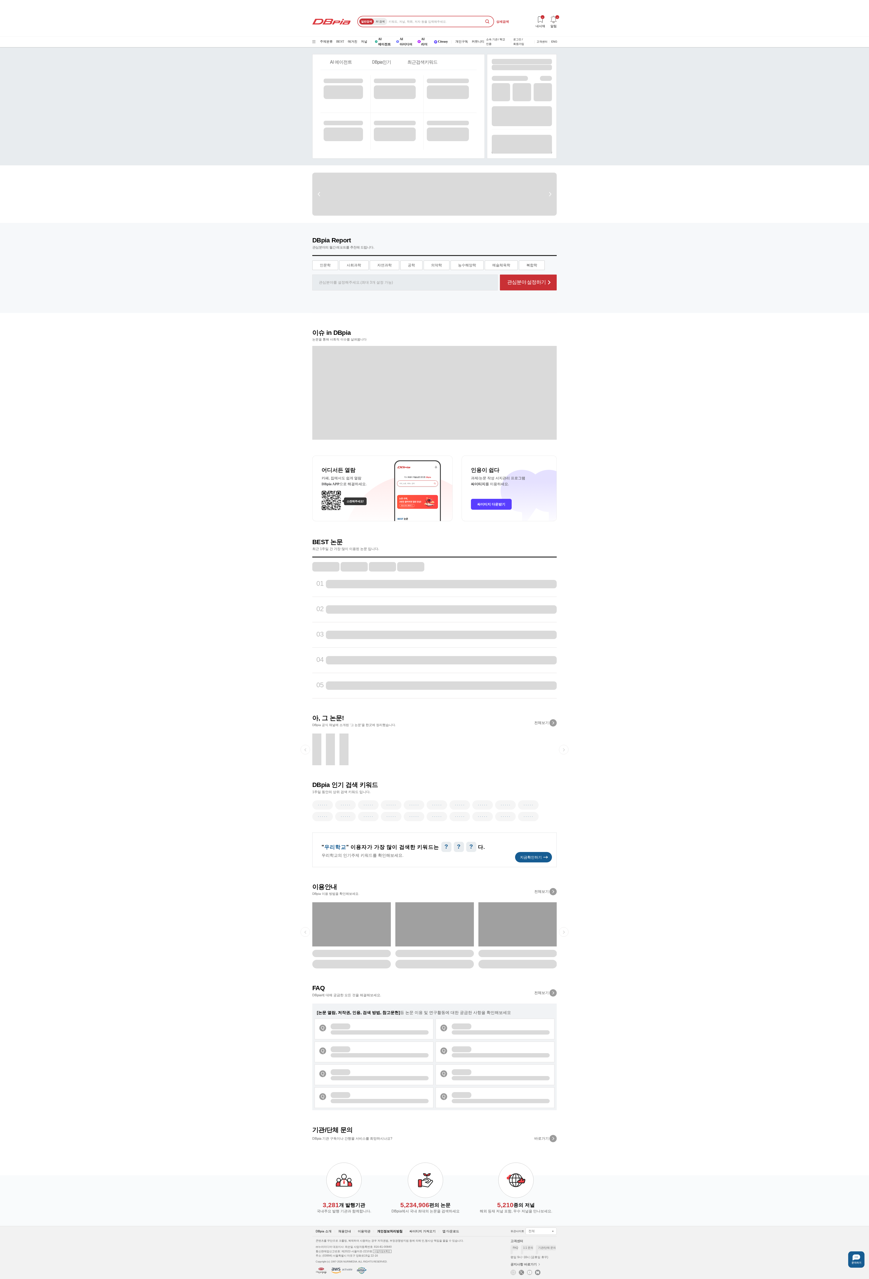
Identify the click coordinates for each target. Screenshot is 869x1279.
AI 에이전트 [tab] (341, 62)
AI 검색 (380, 21)
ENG (554, 41)
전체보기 (541, 723)
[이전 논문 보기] (305, 749)
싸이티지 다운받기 (491, 504)
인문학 (325, 265)
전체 (531, 1231)
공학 (411, 265)
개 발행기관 (344, 1205)
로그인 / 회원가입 (518, 41)
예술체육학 (501, 265)
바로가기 (541, 1138)
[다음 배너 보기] (550, 194)
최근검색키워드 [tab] (422, 62)
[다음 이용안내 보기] (563, 932)
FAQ (514, 1250)
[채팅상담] (856, 1259)
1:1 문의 (527, 1250)
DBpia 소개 (324, 1231)
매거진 (352, 41)
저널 (364, 41)
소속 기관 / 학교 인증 (495, 41)
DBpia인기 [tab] (381, 62)
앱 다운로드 (450, 1231)
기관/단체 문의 (546, 1250)
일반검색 (366, 21)
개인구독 (461, 41)
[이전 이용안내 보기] (305, 932)
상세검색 (502, 21)
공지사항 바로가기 (524, 1264)
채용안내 (344, 1231)
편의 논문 (425, 1205)
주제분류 (326, 41)
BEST (340, 41)
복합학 (531, 265)
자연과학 (384, 265)
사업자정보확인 (382, 1251)
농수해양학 (467, 265)
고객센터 (542, 41)
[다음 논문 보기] (563, 749)
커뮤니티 (478, 41)
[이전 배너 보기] (319, 194)
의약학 (436, 265)
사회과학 (354, 265)
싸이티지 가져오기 (422, 1231)
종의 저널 (516, 1205)
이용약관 (364, 1231)
